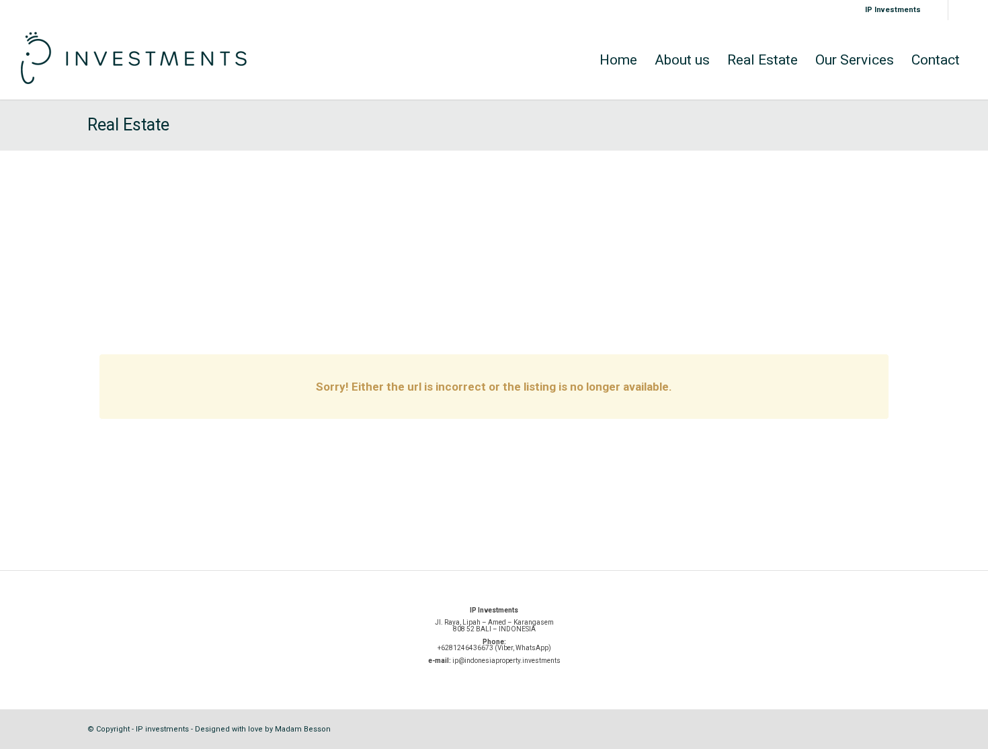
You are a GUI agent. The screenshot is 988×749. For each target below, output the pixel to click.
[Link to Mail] (938, 10)
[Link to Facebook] (958, 10)
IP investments (162, 729)
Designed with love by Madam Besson (263, 729)
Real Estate (128, 124)
